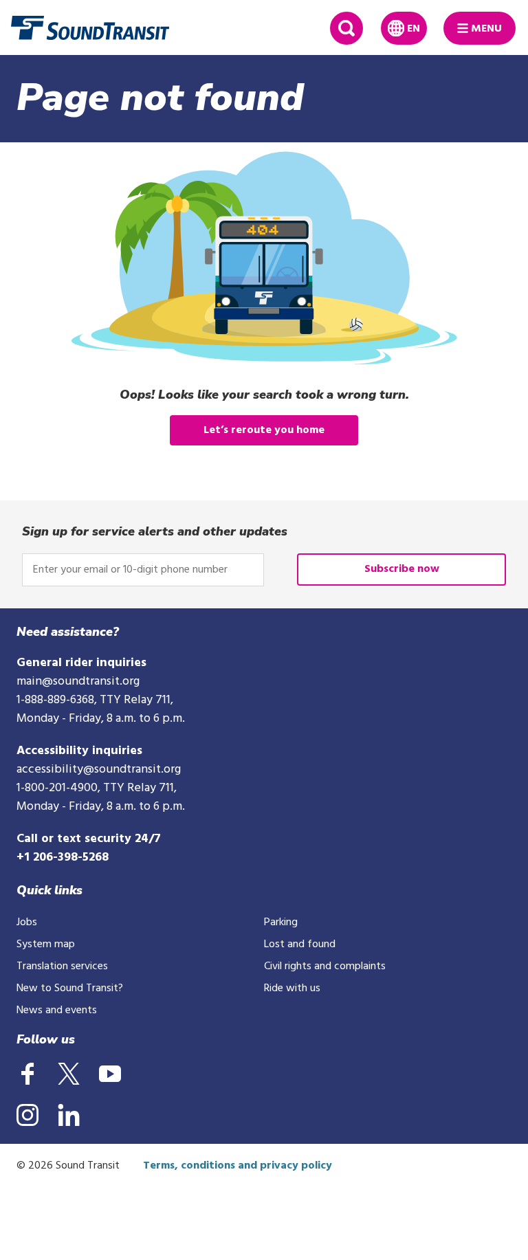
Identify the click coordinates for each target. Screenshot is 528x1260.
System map (45, 944)
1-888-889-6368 (55, 700)
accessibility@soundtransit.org (98, 770)
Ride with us (292, 988)
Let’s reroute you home (264, 430)
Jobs (26, 922)
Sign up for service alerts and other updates (154, 531)
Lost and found (300, 944)
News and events (56, 1010)
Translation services (62, 966)
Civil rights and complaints (325, 966)
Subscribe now (401, 569)
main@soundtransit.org (78, 682)
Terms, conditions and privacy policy (237, 1166)
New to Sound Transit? (69, 988)
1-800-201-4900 (57, 788)
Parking (281, 922)
